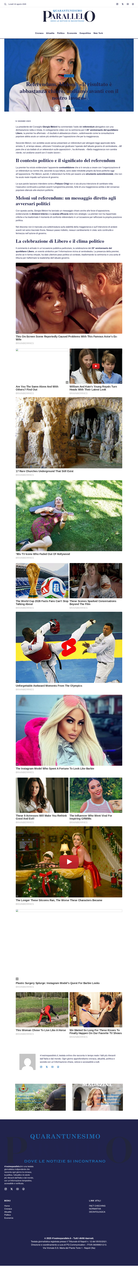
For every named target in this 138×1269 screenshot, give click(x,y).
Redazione (77, 107)
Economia (72, 33)
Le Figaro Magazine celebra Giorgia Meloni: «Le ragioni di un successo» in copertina (109, 1099)
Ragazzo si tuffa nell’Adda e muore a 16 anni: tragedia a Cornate (29, 1099)
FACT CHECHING (97, 1205)
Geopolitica (85, 33)
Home (7, 1205)
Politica (60, 33)
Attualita (50, 33)
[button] (5, 4)
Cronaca (39, 33)
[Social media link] (117, 4)
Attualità (7, 1211)
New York (98, 33)
